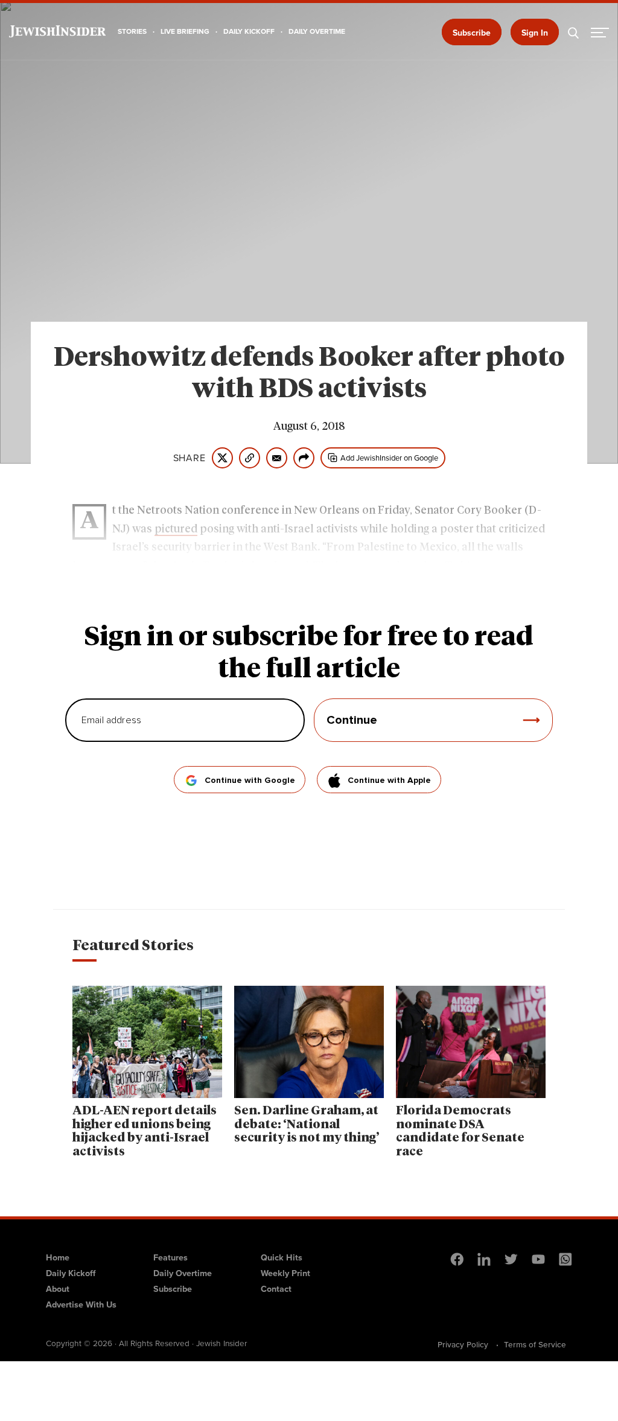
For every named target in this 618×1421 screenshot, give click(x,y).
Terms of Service (535, 1344)
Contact (276, 1288)
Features (170, 1257)
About (57, 1288)
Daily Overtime (182, 1273)
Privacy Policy (463, 1344)
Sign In (534, 33)
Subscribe (472, 33)
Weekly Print (285, 1273)
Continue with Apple (389, 780)
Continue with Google (250, 780)
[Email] (276, 457)
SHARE (189, 458)
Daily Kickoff (70, 1273)
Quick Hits (281, 1257)
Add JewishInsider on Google (389, 458)
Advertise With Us (81, 1304)
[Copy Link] (249, 457)
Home (57, 1257)
